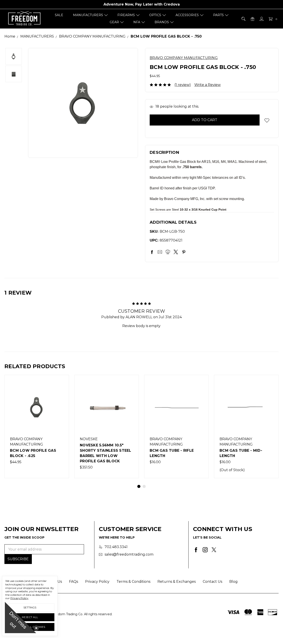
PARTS (218, 15)
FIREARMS (126, 15)
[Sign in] (261, 19)
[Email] (160, 252)
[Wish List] (60, 393)
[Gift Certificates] (252, 19)
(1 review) (182, 85)
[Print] (168, 252)
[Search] (243, 19)
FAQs (73, 581)
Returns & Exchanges (176, 581)
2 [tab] (144, 486)
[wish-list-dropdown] (267, 120)
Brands (162, 22)
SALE (59, 15)
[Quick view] (60, 383)
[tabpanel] (37, 426)
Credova (172, 4)
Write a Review (207, 85)
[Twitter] (176, 252)
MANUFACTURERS (88, 15)
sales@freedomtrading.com (129, 554)
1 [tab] (138, 486)
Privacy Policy (97, 581)
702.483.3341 (116, 547)
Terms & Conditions (133, 581)
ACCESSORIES (187, 15)
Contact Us (212, 581)
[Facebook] (152, 252)
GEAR (114, 22)
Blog (233, 581)
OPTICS (155, 15)
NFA (136, 22)
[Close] (35, 627)
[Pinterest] (184, 252)
